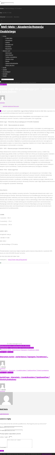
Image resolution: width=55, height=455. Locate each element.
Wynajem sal (9, 44)
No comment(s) (4, 108)
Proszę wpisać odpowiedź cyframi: (10, 434)
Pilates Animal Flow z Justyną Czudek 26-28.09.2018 (15, 346)
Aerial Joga (3, 84)
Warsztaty (10, 352)
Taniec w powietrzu (11, 57)
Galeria (7, 42)
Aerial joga (8, 53)
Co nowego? (6, 72)
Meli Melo (3, 101)
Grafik (4, 67)
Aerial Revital (9, 55)
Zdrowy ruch (6, 51)
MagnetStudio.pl (47, 454)
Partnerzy (8, 46)
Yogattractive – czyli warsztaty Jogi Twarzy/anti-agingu (17, 348)
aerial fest (5, 106)
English (5, 76)
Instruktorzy (8, 40)
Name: (2, 427)
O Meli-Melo (8, 38)
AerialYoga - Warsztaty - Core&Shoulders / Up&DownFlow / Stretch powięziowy (25, 378)
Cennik (5, 69)
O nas (4, 36)
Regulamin (8, 48)
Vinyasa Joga (9, 59)
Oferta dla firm (9, 65)
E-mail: (2, 430)
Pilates (7, 61)
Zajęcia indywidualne (11, 63)
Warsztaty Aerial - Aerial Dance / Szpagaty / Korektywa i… (24, 357)
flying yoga (16, 106)
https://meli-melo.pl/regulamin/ (17, 260)
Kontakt (5, 74)
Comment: (3, 447)
